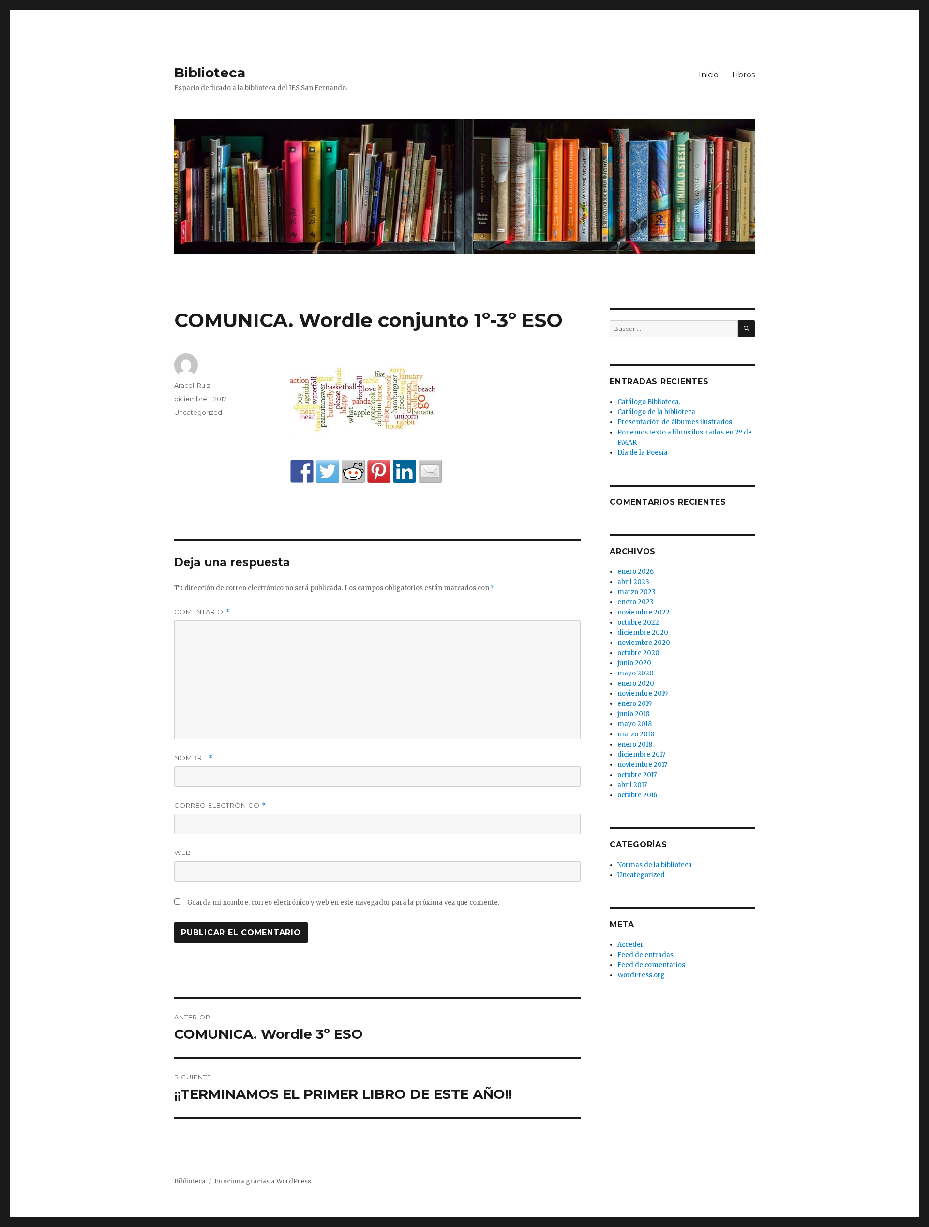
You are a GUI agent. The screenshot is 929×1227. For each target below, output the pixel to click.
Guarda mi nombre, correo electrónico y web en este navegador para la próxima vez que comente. (343, 902)
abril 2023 (633, 582)
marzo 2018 (635, 734)
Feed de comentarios (651, 965)
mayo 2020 (635, 673)
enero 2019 (634, 704)
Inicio (709, 74)
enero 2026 (635, 572)
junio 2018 (633, 714)
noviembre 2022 (643, 612)
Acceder (630, 945)
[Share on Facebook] (302, 471)
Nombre (193, 758)
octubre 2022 (638, 622)
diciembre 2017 (641, 754)
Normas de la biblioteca (654, 865)
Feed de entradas (645, 955)
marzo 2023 (636, 592)
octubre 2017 (637, 775)
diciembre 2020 (642, 632)
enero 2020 (635, 683)
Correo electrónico (220, 805)
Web (182, 852)
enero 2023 (635, 602)
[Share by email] (430, 471)
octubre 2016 (637, 795)
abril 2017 (632, 785)
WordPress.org (641, 975)
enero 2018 (634, 744)
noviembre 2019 (642, 693)
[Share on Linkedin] (404, 471)
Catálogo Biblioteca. (648, 402)
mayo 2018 (634, 724)
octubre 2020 (638, 653)
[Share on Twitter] (327, 471)
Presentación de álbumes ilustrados (674, 422)
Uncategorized (198, 412)
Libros (743, 74)
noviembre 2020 (643, 643)
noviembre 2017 (642, 765)
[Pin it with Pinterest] (378, 471)
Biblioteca (209, 72)
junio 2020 (634, 663)
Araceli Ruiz (192, 385)
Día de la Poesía (642, 453)
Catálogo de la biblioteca (656, 412)
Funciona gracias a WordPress (262, 1181)
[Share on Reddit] (353, 471)
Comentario (202, 612)
